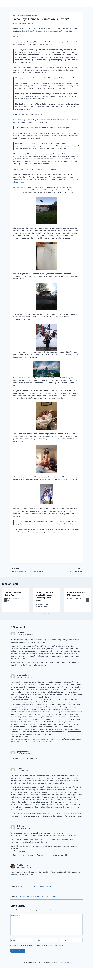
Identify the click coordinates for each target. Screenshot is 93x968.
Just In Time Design (75, 569)
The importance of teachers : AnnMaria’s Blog (34, 886)
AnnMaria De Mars (20, 23)
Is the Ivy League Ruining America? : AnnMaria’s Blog (37, 896)
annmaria (71, 598)
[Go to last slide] (5, 600)
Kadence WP (64, 962)
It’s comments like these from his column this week (38, 136)
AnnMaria (21, 865)
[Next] (87, 600)
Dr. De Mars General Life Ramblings (25, 15)
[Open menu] (89, 3)
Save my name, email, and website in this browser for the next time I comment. (38, 945)
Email (38, 940)
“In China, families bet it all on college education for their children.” (50, 31)
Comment (15, 916)
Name (14, 940)
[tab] (42, 613)
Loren (19, 633)
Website (64, 940)
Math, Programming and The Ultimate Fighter (27, 569)
